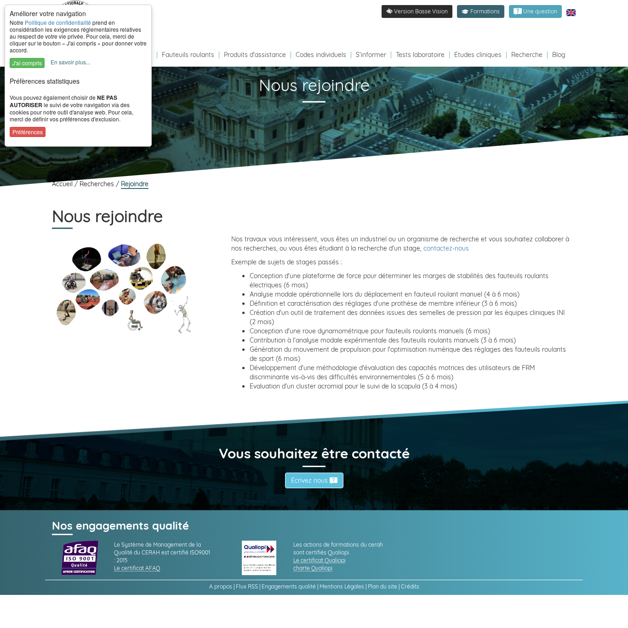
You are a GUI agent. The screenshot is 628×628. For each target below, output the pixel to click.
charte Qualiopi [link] (312, 568)
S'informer (371, 55)
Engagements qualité (289, 586)
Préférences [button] (27, 132)
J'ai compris (27, 63)
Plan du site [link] (382, 586)
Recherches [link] (98, 184)
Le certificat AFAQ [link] (137, 568)
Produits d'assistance (255, 55)
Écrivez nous (310, 480)
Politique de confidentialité (58, 22)
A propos (220, 586)
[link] (535, 11)
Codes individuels (321, 55)
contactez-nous (446, 248)
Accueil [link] (63, 184)
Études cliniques (478, 55)
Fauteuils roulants (188, 55)
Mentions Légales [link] (342, 586)
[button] (480, 11)
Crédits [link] (410, 586)
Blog (558, 55)
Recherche (526, 55)
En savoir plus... (70, 62)
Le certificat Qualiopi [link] (319, 560)
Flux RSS (247, 586)
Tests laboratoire (420, 55)
